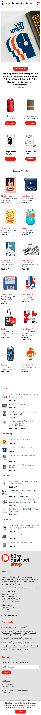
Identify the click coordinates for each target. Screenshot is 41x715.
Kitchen (19, 649)
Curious (5, 649)
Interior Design (24, 646)
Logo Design (17, 642)
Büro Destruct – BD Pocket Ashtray (28, 199)
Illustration (33, 635)
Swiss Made (6, 635)
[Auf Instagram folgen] (7, 615)
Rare (25, 635)
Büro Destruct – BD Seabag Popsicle (28, 232)
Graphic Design (17, 635)
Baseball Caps (13, 646)
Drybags (23, 627)
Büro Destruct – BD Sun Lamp (30, 368)
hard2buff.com (6, 693)
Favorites (33, 646)
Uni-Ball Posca (28, 642)
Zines (4, 646)
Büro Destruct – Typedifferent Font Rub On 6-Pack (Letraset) (29, 265)
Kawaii (12, 649)
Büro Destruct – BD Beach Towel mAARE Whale (8, 265)
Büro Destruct (7, 627)
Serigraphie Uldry (20, 631)
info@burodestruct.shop (14, 601)
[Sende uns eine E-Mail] (15, 615)
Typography (32, 631)
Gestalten (5, 638)
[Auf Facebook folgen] (3, 615)
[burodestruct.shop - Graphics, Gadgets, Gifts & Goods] (19, 4)
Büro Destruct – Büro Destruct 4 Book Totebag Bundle (10, 333)
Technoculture (7, 642)
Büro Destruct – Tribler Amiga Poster (9, 199)
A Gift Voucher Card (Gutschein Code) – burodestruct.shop (28, 333)
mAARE (16, 627)
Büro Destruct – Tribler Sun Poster (9, 232)
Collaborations (28, 638)
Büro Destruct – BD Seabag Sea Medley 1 (9, 368)
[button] (2, 3)
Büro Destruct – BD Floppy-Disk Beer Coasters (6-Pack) (8, 299)
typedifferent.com (16, 638)
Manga (26, 649)
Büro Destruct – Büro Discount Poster (29, 298)
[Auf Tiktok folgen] (11, 615)
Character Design (8, 631)
